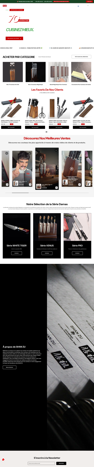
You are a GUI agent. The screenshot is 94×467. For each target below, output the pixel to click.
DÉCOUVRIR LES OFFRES (14, 38)
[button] (81, 6)
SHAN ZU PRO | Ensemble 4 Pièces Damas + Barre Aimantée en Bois (58, 121)
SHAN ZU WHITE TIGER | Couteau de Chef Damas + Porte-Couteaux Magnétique (10, 122)
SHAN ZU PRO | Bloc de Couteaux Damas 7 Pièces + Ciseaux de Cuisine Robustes (35, 122)
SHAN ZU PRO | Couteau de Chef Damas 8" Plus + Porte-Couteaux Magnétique (82, 122)
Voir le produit (11, 127)
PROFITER (89, 1)
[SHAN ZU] (5, 6)
